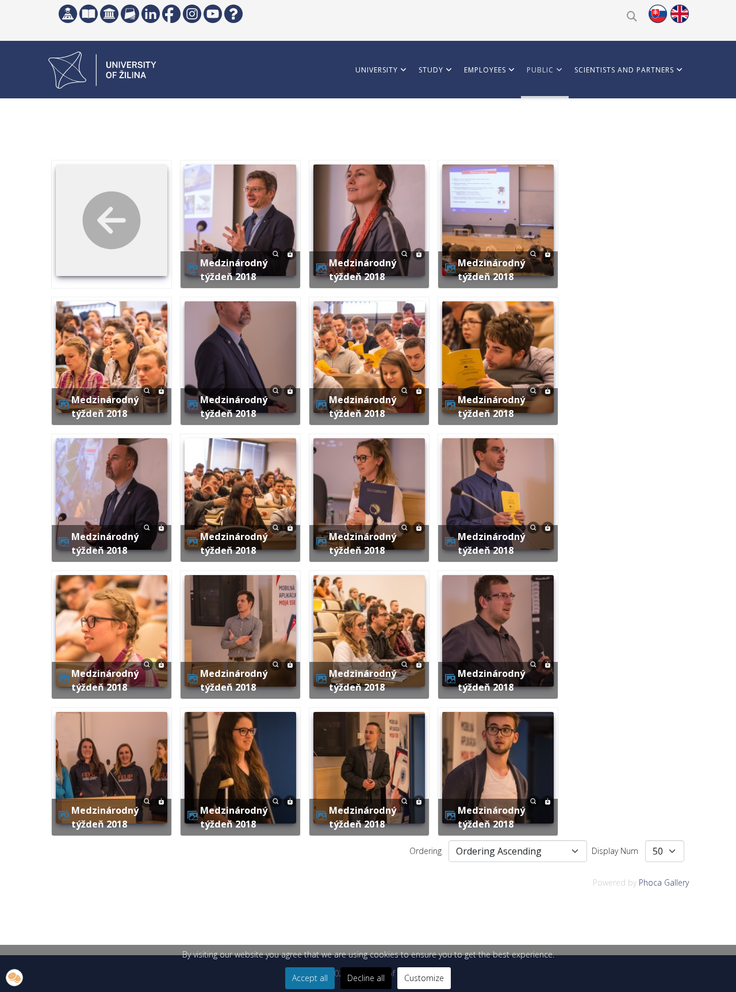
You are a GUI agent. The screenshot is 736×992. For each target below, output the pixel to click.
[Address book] (130, 14)
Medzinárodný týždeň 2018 (233, 269)
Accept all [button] (310, 977)
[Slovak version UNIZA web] (658, 14)
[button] (14, 977)
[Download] (290, 252)
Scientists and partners (624, 70)
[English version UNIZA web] (679, 14)
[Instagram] (192, 14)
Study (431, 70)
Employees (485, 70)
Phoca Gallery (664, 882)
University (376, 70)
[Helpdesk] (233, 14)
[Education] (68, 14)
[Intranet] (109, 14)
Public (540, 70)
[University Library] (88, 14)
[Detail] (276, 252)
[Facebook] (171, 14)
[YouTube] (213, 14)
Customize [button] (424, 977)
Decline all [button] (366, 977)
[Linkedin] (150, 14)
